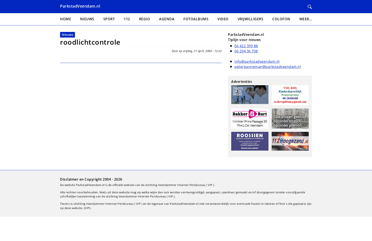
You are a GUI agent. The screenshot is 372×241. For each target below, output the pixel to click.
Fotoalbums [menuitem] (195, 19)
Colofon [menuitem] (281, 19)
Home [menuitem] (65, 19)
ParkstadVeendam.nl (80, 6)
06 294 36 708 (246, 51)
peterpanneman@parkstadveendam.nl (267, 66)
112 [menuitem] (127, 19)
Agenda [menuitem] (166, 19)
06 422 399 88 (246, 46)
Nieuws (67, 35)
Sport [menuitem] (109, 19)
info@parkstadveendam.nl (257, 61)
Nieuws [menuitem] (87, 19)
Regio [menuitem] (144, 19)
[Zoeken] (310, 7)
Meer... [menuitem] (305, 19)
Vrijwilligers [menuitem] (251, 19)
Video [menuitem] (223, 19)
